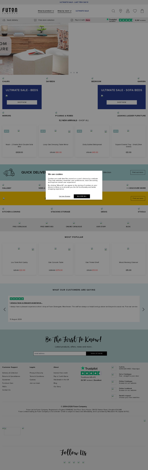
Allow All (82, 196)
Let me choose (64, 196)
